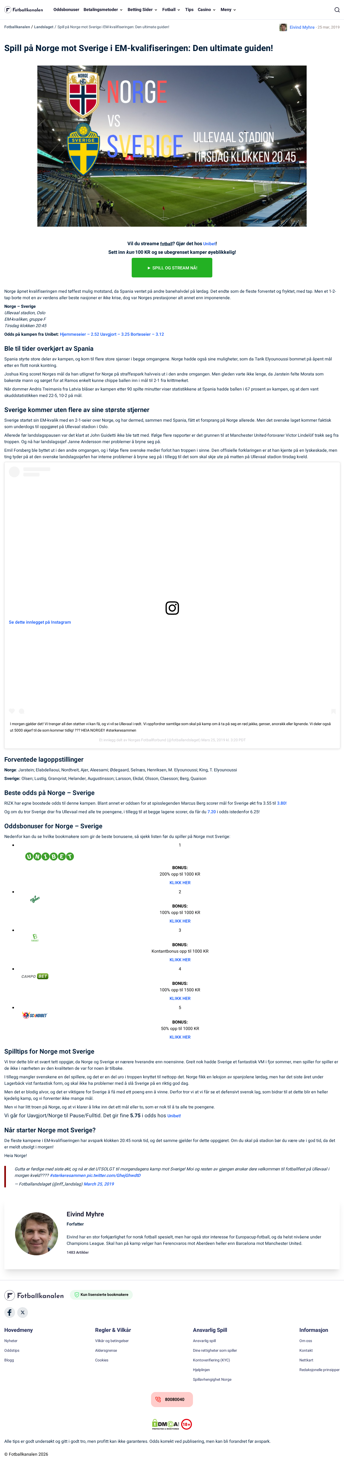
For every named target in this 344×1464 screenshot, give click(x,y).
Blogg (9, 1360)
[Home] (37, 1295)
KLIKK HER (180, 883)
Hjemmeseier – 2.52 (79, 334)
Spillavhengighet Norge (212, 1379)
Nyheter (10, 1341)
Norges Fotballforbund (147, 740)
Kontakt (306, 1350)
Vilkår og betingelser (112, 1341)
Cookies (101, 1360)
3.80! (281, 803)
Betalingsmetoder (101, 9)
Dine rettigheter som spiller (215, 1350)
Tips (189, 9)
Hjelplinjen (201, 1370)
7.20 (211, 812)
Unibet (209, 244)
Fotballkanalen (17, 27)
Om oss (305, 1341)
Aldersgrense (106, 1350)
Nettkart (306, 1360)
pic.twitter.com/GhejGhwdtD (113, 1175)
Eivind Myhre (302, 27)
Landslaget (43, 27)
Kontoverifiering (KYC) (211, 1360)
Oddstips (11, 1350)
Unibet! (174, 1116)
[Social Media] (9, 1312)
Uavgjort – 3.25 (115, 334)
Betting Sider (140, 9)
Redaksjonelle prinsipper (319, 1370)
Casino (204, 9)
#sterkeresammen (67, 1175)
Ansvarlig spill (204, 1341)
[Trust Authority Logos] (186, 1424)
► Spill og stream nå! (172, 268)
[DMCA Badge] (165, 1424)
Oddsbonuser (66, 9)
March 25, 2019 (99, 1184)
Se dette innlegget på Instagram (40, 622)
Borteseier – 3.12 (147, 334)
